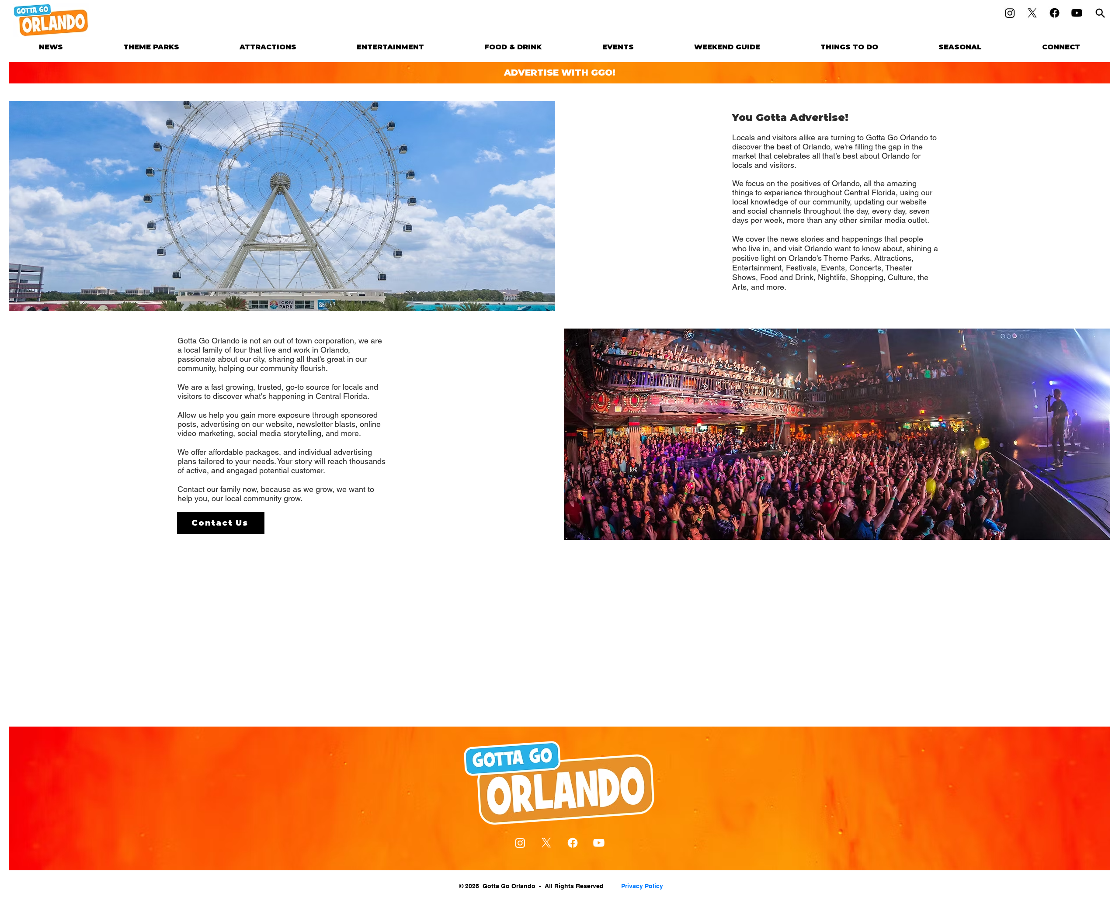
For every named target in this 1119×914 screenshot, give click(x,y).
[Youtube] (1076, 13)
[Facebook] (1054, 13)
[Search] (1100, 13)
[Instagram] (1010, 13)
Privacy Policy (642, 886)
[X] (1032, 13)
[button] (151, 47)
